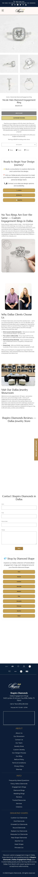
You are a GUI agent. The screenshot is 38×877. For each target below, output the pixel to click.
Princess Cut (19, 847)
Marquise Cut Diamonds (19, 834)
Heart (19, 615)
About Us (19, 733)
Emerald (19, 586)
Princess (19, 606)
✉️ (19, 200)
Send (19, 548)
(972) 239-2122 (23, 704)
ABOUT (19, 728)
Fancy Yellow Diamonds (19, 783)
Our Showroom (19, 736)
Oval (19, 571)
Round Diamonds (19, 828)
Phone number (5, 521)
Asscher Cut (19, 841)
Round (19, 576)
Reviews (19, 797)
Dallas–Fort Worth (9, 864)
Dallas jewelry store (14, 862)
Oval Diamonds (19, 821)
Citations (19, 807)
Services (19, 803)
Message (3, 529)
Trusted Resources (19, 800)
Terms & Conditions (19, 763)
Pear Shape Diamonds (19, 837)
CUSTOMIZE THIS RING (19, 118)
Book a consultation (12, 169)
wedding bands (22, 857)
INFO (19, 775)
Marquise (19, 601)
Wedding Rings (19, 793)
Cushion (19, 581)
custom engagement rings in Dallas (22, 855)
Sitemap (19, 769)
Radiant (19, 591)
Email (3, 512)
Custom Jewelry (19, 749)
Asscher (19, 611)
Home (8, 97)
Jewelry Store (19, 746)
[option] (19, 3)
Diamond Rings (19, 790)
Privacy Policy (19, 766)
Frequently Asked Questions (19, 780)
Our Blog (19, 756)
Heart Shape (19, 844)
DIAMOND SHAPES (19, 813)
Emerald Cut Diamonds (19, 824)
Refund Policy (19, 759)
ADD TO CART (19, 113)
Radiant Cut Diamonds (19, 831)
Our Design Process (19, 753)
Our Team (19, 743)
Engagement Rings (19, 787)
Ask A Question (19, 144)
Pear (19, 596)
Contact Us (19, 740)
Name (3, 504)
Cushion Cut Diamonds (19, 818)
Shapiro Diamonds (15, 873)
